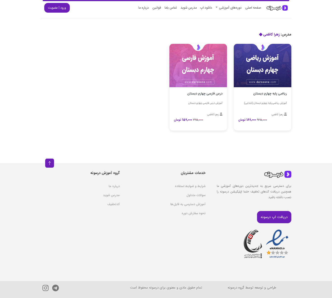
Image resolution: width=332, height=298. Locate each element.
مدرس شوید (188, 7)
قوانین (156, 7)
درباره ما (143, 7)
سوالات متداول (196, 195)
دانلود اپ (206, 7)
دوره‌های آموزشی (230, 7)
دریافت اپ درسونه (274, 217)
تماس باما (171, 7)
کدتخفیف (113, 204)
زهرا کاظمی (277, 115)
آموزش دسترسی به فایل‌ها (188, 204)
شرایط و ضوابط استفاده (190, 186)
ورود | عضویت (57, 7)
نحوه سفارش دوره (194, 213)
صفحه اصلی (253, 7)
